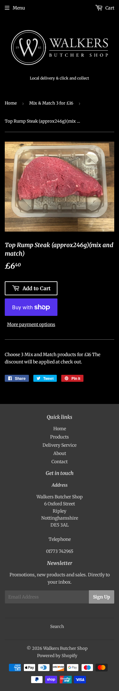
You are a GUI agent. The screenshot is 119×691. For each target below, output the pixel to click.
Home (11, 103)
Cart (109, 8)
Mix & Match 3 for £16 (51, 103)
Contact (59, 461)
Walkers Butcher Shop (65, 648)
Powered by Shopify (57, 655)
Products (59, 437)
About (59, 453)
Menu (19, 8)
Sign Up (101, 597)
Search (57, 626)
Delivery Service (59, 445)
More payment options (31, 324)
